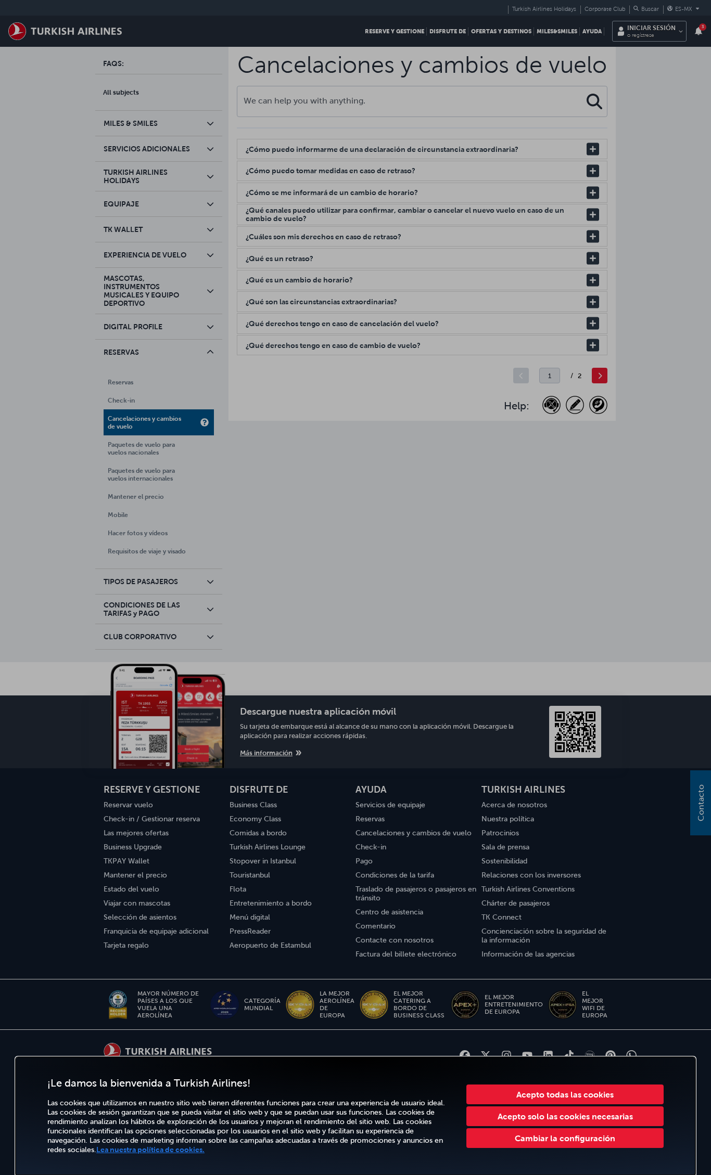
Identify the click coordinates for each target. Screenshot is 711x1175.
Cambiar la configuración (565, 1138)
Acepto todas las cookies (565, 1094)
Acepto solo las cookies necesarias (565, 1116)
